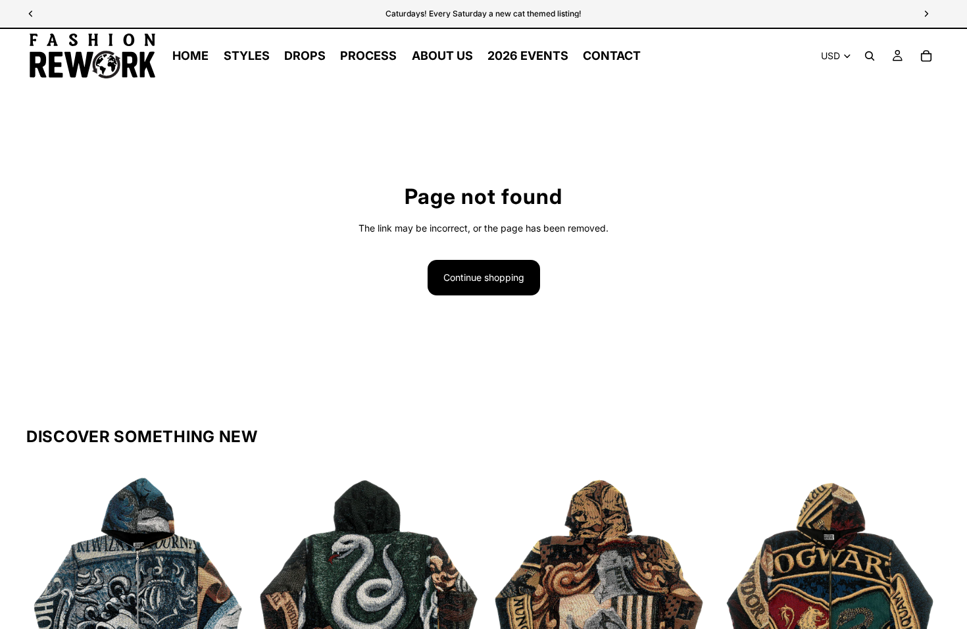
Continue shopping (483, 277)
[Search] (869, 55)
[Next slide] (229, 580)
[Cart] (926, 55)
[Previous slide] (46, 580)
